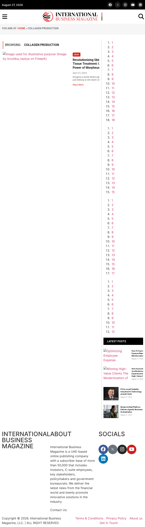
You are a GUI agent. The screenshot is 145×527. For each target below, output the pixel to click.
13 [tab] (113, 97)
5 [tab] (112, 61)
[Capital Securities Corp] (127, 133)
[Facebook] (110, 5)
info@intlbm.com (80, 510)
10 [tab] (113, 83)
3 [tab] (112, 51)
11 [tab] (113, 88)
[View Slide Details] (127, 241)
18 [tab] (113, 120)
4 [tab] (112, 56)
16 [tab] (113, 111)
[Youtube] (133, 5)
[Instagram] (125, 5)
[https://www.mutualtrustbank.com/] (127, 205)
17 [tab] (113, 115)
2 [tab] (112, 47)
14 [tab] (113, 102)
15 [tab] (113, 106)
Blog (76, 54)
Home (21, 28)
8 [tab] (112, 74)
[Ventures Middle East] (127, 295)
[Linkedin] (140, 5)
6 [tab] (112, 65)
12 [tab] (113, 92)
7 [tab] (112, 70)
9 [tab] (112, 79)
